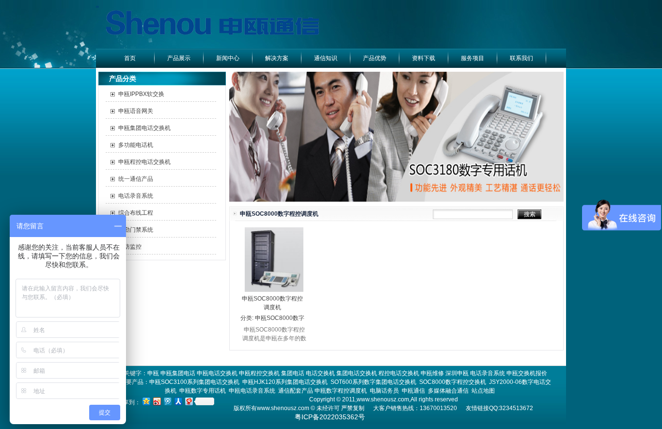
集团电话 (292, 373)
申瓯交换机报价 (526, 373)
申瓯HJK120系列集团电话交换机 (285, 382)
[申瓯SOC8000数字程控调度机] (274, 289)
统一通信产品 (135, 178)
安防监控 (130, 246)
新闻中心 (227, 58)
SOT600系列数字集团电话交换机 (373, 382)
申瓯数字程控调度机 (341, 390)
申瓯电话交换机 (217, 373)
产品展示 (178, 58)
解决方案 (276, 58)
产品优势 (374, 58)
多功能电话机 (135, 145)
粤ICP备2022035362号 (330, 417)
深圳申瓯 (457, 373)
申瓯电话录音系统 (252, 390)
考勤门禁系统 (135, 229)
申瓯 (153, 373)
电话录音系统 (135, 195)
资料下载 (423, 58)
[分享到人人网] (178, 401)
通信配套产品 (295, 390)
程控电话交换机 (398, 373)
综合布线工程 (135, 212)
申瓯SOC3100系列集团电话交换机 (194, 382)
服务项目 (472, 58)
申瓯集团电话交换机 (144, 128)
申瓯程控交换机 (259, 373)
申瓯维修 (432, 373)
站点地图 (483, 390)
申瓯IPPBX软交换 (141, 94)
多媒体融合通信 (448, 390)
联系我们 (521, 58)
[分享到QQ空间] (146, 401)
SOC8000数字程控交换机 (452, 382)
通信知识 (325, 58)
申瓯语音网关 (135, 111)
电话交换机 (320, 373)
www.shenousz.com (283, 408)
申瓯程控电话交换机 (144, 162)
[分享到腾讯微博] (167, 401)
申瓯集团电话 (177, 373)
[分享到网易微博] (188, 401)
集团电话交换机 (356, 373)
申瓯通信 (413, 390)
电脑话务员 (384, 390)
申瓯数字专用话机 (202, 390)
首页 (130, 58)
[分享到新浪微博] (156, 401)
